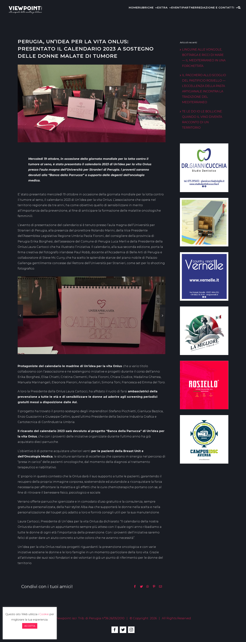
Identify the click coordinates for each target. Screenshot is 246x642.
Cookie (44, 614)
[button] (239, 7)
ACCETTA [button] (29, 625)
